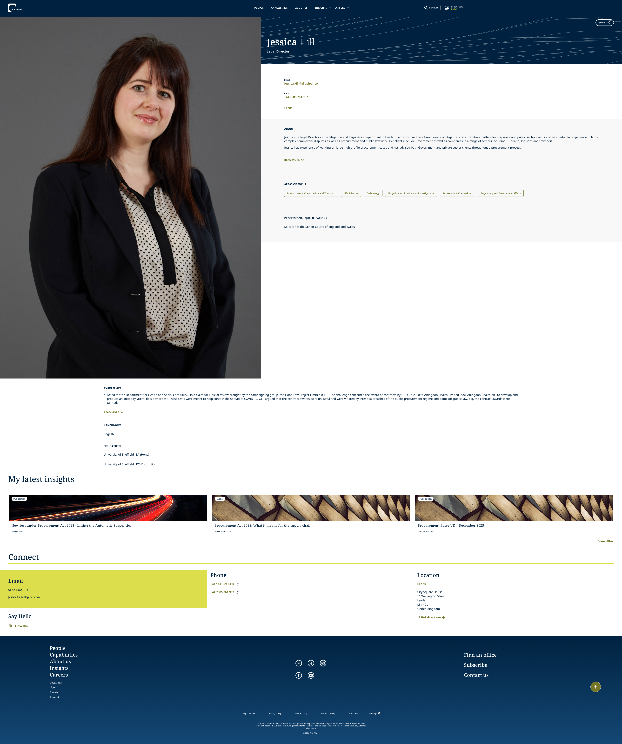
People (259, 7)
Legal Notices (315, 726)
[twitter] (311, 663)
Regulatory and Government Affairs (501, 193)
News (53, 687)
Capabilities (279, 7)
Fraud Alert (354, 713)
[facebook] (298, 675)
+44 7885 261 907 (296, 97)
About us (301, 7)
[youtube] (311, 675)
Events (54, 692)
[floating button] (595, 687)
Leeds (288, 108)
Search (433, 7)
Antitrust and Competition (457, 193)
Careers (339, 7)
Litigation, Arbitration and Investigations (411, 193)
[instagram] (323, 663)
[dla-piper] (16, 7)
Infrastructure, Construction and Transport (311, 193)
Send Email (16, 590)
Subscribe (475, 665)
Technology (373, 193)
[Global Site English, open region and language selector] (446, 7)
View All (604, 541)
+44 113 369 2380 (222, 584)
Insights (321, 7)
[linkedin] (298, 663)
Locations (56, 682)
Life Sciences (351, 193)
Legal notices (249, 713)
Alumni (54, 697)
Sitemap (372, 713)
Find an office (480, 654)
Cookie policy (301, 713)
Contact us (476, 675)
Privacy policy (275, 713)
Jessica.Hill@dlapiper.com (302, 83)
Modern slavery (328, 713)
